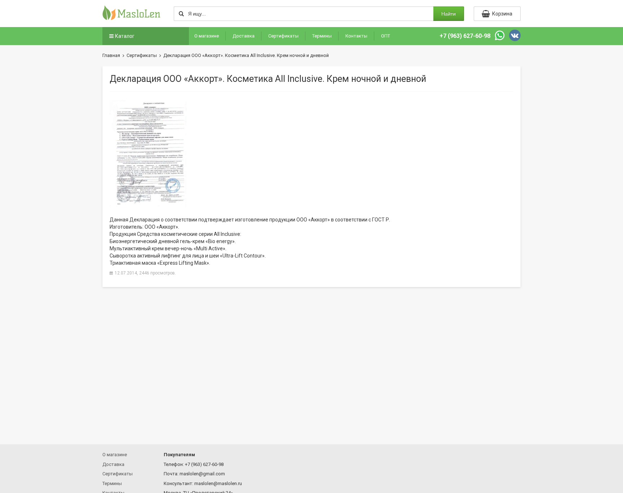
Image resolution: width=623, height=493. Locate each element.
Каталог (124, 36)
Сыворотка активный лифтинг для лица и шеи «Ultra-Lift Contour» (187, 256)
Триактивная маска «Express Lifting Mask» (159, 263)
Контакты (356, 36)
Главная (111, 55)
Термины (322, 36)
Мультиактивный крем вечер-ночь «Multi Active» (167, 248)
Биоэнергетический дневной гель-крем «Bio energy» (172, 241)
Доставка (244, 36)
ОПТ (385, 36)
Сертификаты (283, 36)
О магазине (206, 36)
